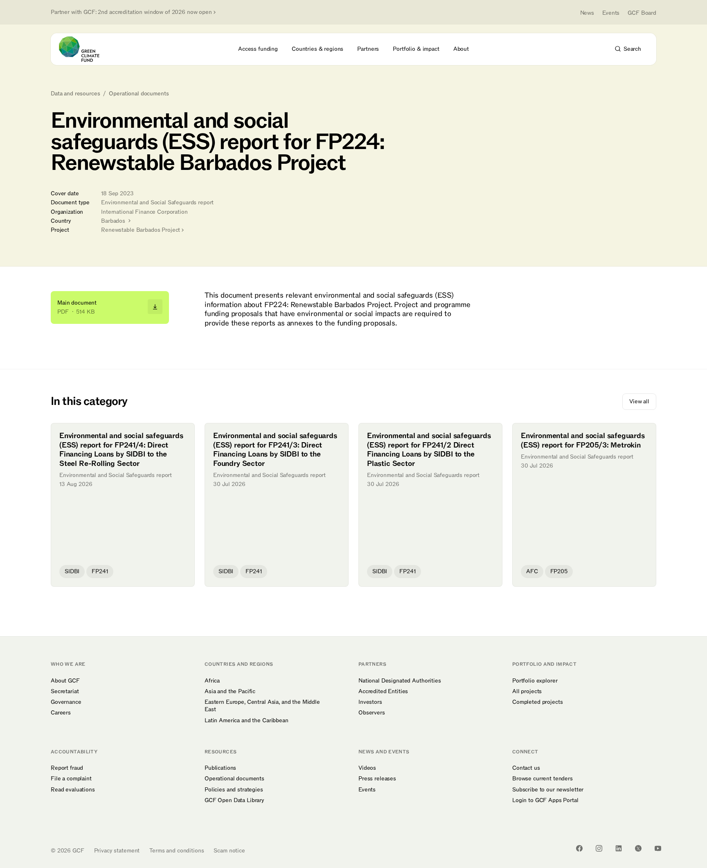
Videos (367, 768)
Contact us (526, 768)
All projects (527, 691)
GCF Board (642, 13)
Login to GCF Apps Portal (545, 800)
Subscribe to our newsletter (547, 789)
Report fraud (67, 768)
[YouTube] (658, 848)
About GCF (65, 681)
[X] (638, 848)
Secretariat (65, 691)
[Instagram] (599, 848)
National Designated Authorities (399, 681)
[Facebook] (579, 848)
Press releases (377, 778)
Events (610, 13)
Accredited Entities (383, 691)
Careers (61, 713)
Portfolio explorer (534, 681)
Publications (220, 768)
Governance (66, 702)
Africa (212, 681)
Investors (370, 702)
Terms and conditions (176, 850)
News (587, 13)
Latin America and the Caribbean (246, 720)
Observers (371, 713)
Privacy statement (117, 850)
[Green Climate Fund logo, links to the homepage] (84, 49)
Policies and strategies (234, 789)
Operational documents (139, 93)
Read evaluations (73, 789)
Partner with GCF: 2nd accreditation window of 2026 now (131, 12)
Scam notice (229, 850)
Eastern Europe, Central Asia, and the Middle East (262, 705)
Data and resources (75, 93)
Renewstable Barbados (140, 230)
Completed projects (537, 702)
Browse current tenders (542, 778)
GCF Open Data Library (234, 800)
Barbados (114, 221)
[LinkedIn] (618, 848)
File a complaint (71, 778)
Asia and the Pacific (230, 691)
